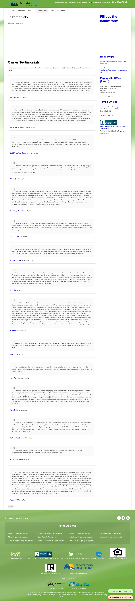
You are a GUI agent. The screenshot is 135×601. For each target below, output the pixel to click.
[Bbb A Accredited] (108, 122)
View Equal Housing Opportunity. (117, 558)
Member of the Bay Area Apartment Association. (75, 558)
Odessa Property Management (18, 537)
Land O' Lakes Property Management (51, 540)
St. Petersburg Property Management (21, 540)
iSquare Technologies (76, 596)
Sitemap (25, 518)
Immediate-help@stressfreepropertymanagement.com (113, 70)
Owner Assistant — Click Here (120, 597)
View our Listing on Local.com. (16, 558)
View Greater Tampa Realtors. (78, 573)
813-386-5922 (119, 2)
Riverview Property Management (110, 533)
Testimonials (42, 10)
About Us (31, 10)
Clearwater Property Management (50, 533)
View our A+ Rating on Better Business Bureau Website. (43, 558)
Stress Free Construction (56, 588)
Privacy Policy (9, 518)
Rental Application (75, 2)
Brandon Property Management (79, 533)
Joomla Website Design (63, 596)
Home (11, 10)
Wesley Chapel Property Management (81, 540)
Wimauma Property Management (110, 537)
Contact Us (106, 2)
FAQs (52, 10)
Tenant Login (96, 2)
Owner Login (86, 2)
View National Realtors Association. (51, 573)
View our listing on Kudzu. (98, 558)
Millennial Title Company (79, 588)
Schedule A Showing (60, 2)
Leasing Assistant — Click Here (120, 591)
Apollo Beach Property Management (81, 537)
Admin (18, 518)
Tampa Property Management (18, 533)
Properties (21, 10)
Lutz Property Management (47, 537)
